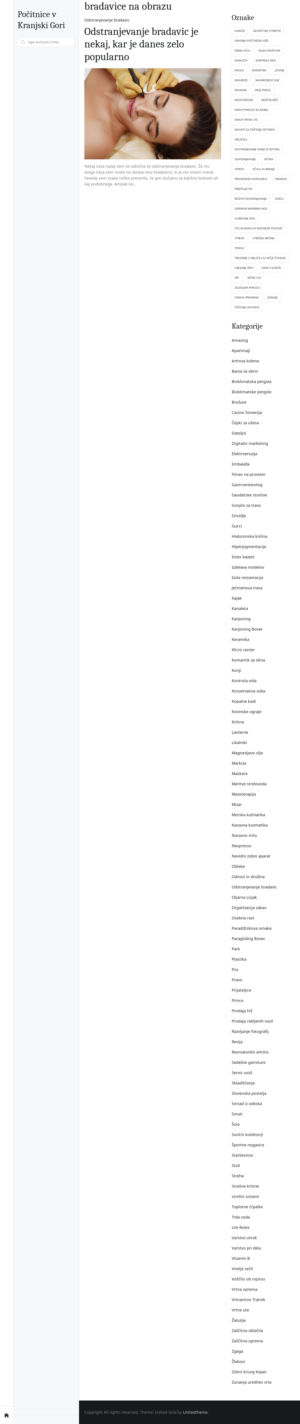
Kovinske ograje (246, 711)
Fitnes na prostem (249, 474)
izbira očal (242, 50)
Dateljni (239, 433)
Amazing (240, 340)
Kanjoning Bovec (247, 629)
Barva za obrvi (245, 371)
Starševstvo (242, 1155)
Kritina (238, 722)
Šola (236, 1124)
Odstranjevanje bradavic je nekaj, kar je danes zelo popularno (141, 44)
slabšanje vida (245, 218)
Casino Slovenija (247, 412)
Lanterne (240, 732)
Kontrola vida (244, 680)
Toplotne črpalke (247, 1206)
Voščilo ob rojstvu (248, 1279)
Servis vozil (242, 1072)
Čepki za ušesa (245, 422)
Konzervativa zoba (248, 691)
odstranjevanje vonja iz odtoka (257, 149)
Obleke (238, 866)
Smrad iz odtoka (247, 1103)
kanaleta (241, 60)
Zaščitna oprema (247, 1340)
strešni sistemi (245, 1196)
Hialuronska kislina (249, 536)
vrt (237, 278)
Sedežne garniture (249, 1062)
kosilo (239, 70)
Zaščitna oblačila (247, 1330)
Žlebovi (238, 1361)
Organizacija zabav (249, 907)
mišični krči (269, 100)
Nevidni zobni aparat (251, 856)
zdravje (272, 297)
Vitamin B (241, 1258)
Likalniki (239, 742)
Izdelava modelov (248, 567)
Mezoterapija (244, 794)
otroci (239, 169)
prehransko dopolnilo (251, 179)
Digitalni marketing (250, 443)
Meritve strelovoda (249, 783)
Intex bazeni (243, 556)
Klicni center (243, 649)
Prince (237, 1000)
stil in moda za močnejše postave (258, 228)
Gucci (237, 526)
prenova (281, 179)
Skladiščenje (243, 1083)
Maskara (240, 773)
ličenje (279, 70)
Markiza (239, 763)
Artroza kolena (245, 360)
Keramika (240, 639)
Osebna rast (243, 918)
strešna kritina (264, 238)
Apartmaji (241, 350)
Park (236, 948)
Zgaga (237, 1351)
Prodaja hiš (242, 1010)
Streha (238, 1175)
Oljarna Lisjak (244, 897)
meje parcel (263, 90)
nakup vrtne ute (246, 120)
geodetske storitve (267, 31)
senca (279, 199)
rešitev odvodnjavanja (251, 199)
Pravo (237, 979)
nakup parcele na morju (251, 110)
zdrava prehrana (247, 297)
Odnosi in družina (248, 876)
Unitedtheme (195, 1412)
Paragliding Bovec (248, 938)
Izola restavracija (247, 577)
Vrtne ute (240, 1310)
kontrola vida (266, 60)
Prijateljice (241, 990)
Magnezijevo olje (247, 752)
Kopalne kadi (244, 701)
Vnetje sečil (242, 1268)
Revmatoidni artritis (250, 1052)
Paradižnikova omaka (251, 928)
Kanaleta (240, 608)
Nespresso (241, 845)
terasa (239, 248)
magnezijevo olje (267, 80)
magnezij (241, 80)
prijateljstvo (243, 189)
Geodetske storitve (249, 495)
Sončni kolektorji (247, 1134)
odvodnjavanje (245, 159)
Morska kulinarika (248, 814)
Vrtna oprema (244, 1289)
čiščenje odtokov (247, 307)
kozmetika (259, 70)
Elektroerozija (244, 453)
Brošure (239, 402)
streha (239, 238)
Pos (235, 969)
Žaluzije (239, 1320)
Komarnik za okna (248, 660)
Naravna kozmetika (250, 825)
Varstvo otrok (244, 1237)
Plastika (239, 959)
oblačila (241, 139)
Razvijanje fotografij (250, 1031)
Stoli (236, 1165)
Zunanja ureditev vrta (251, 1382)
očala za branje (263, 169)
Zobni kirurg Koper (249, 1371)
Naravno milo (244, 835)
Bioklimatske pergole (251, 391)
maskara (241, 90)
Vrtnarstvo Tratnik (248, 1299)
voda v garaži (271, 268)
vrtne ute (254, 278)
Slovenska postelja (249, 1093)
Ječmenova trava (247, 587)
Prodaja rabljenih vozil (252, 1021)
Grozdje (239, 515)
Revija (237, 1041)
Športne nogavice (248, 1144)
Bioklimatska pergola (251, 381)
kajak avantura (269, 50)
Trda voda (241, 1217)
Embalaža (240, 464)
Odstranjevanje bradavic (107, 20)
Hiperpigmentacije (249, 546)
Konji (236, 670)
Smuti (237, 1114)
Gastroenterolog (247, 484)
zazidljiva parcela (247, 287)
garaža (240, 31)
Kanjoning (241, 618)
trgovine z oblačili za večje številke (260, 258)
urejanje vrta (244, 268)
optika (268, 159)
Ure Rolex (241, 1227)
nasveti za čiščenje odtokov (255, 129)
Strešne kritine (245, 1186)
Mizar (237, 804)
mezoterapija (244, 100)
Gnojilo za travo (246, 505)
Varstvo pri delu (246, 1248)
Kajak (237, 598)
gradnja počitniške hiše (252, 41)
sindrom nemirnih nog (251, 208)
